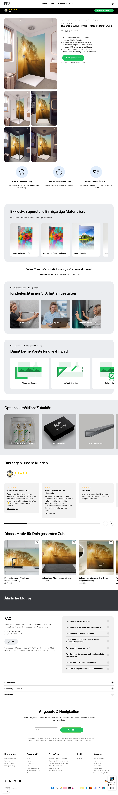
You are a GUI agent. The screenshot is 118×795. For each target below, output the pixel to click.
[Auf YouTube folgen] (20, 781)
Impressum (30, 761)
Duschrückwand (71, 20)
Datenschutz (30, 763)
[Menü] (115, 777)
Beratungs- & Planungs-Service (58, 761)
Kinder (71, 4)
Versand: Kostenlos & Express (58, 758)
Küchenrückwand (98, 758)
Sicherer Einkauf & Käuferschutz (58, 763)
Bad (52, 4)
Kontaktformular (9, 761)
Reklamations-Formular (11, 763)
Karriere (79, 758)
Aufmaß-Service (54, 768)
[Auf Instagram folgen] (10, 781)
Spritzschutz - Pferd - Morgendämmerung (58, 578)
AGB (28, 766)
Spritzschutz (97, 763)
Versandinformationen (33, 768)
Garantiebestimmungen (33, 770)
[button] (21, 509)
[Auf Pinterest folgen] (15, 781)
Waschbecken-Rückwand (101, 770)
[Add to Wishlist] (37, 542)
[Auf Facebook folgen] (5, 781)
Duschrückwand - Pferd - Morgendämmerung (91, 20)
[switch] (112, 788)
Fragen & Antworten (10, 758)
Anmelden (72, 730)
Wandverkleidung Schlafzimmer (102, 773)
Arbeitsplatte (97, 766)
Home (63, 20)
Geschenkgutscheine (55, 770)
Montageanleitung (9, 766)
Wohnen (61, 4)
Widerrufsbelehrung (33, 773)
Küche (44, 4)
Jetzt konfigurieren (73, 58)
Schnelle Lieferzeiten (55, 766)
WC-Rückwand (97, 768)
